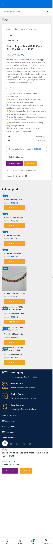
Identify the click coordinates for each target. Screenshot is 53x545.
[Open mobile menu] (3, 3)
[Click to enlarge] (5, 443)
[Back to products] (11, 34)
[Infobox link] (26, 374)
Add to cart (14, 163)
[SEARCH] (48, 12)
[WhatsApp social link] (23, 444)
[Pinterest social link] (11, 444)
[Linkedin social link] (17, 444)
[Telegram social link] (30, 444)
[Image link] (8, 421)
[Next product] (14, 34)
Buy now (30, 163)
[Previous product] (8, 34)
